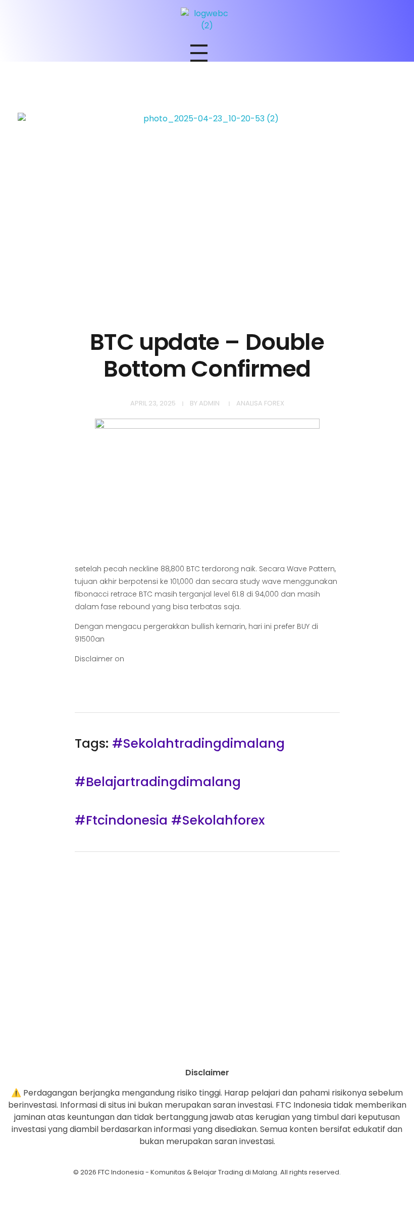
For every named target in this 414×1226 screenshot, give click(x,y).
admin (209, 403)
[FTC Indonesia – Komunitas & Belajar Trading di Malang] (207, 20)
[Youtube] (207, 1049)
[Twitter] (234, 1049)
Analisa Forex (260, 403)
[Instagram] (179, 1049)
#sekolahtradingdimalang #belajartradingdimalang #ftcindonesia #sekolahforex (180, 782)
